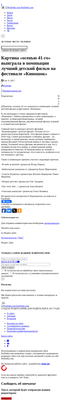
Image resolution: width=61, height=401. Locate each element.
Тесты (10, 20)
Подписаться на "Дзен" (12, 238)
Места (10, 18)
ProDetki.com (26, 7)
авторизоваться (51, 223)
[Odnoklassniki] (58, 104)
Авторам (11, 316)
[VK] (58, 101)
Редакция (11, 318)
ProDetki (7, 86)
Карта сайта (7, 336)
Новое (10, 12)
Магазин (11, 28)
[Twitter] (58, 98)
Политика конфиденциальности (22, 331)
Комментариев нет (12, 91)
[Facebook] (58, 96)
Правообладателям (16, 328)
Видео (10, 25)
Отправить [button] (6, 398)
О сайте (10, 313)
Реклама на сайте (15, 323)
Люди (9, 15)
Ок (3, 303)
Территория (12, 23)
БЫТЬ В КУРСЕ (9, 261)
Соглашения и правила (18, 326)
